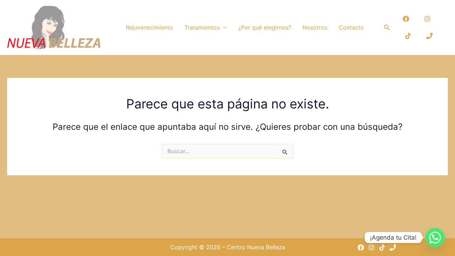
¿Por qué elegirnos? (264, 27)
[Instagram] (427, 18)
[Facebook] (405, 18)
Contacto (351, 27)
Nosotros (315, 27)
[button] (223, 27)
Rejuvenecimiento (149, 27)
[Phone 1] (429, 35)
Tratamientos (202, 27)
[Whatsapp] (435, 237)
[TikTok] (408, 35)
